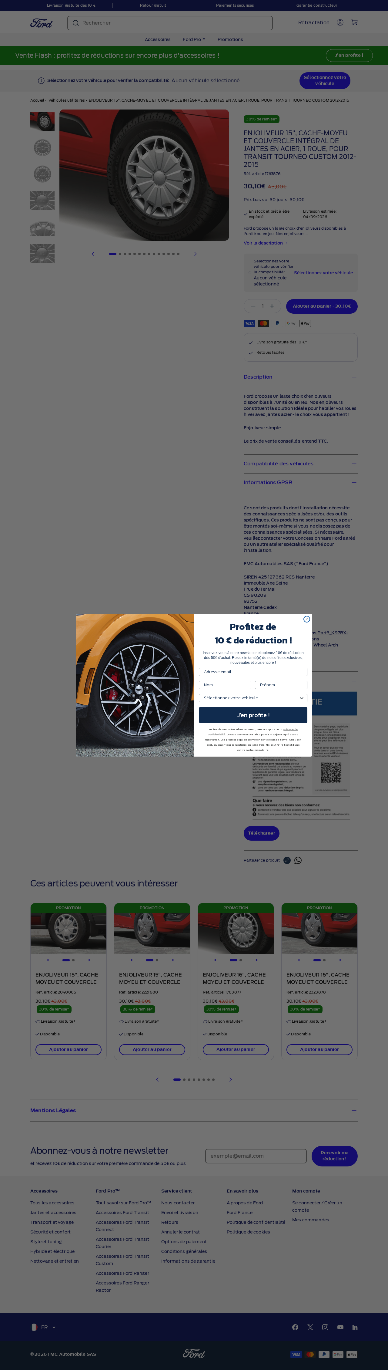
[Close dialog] (307, 619)
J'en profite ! (253, 715)
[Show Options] (302, 698)
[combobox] (251, 698)
